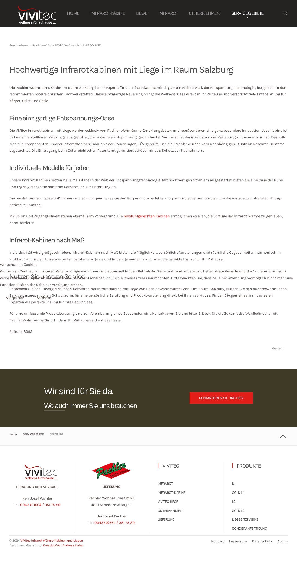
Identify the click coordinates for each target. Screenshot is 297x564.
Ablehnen (44, 297)
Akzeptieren (15, 297)
